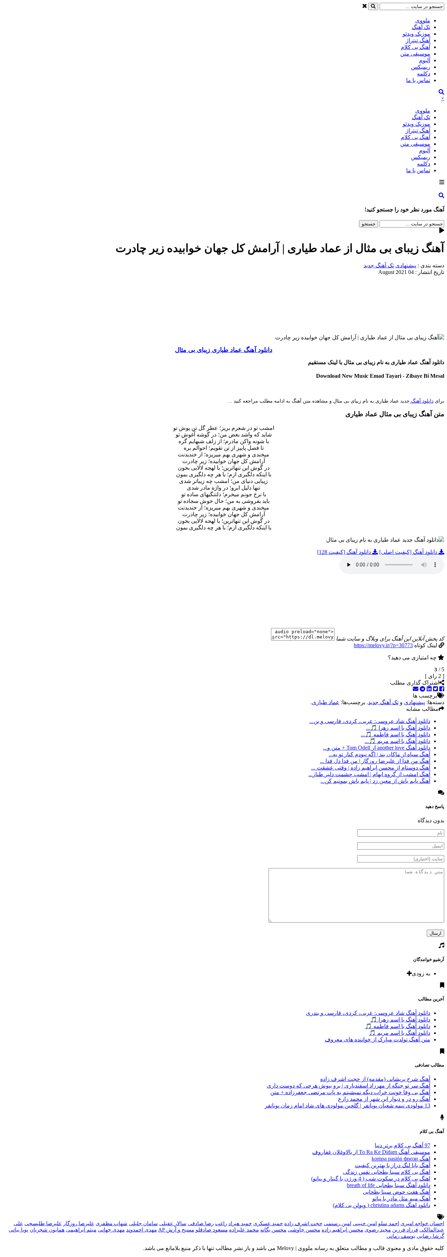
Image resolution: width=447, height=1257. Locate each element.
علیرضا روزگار (78, 1223)
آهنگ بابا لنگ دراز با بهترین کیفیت (392, 1165)
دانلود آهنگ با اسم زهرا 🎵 (400, 1020)
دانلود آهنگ (421, 401)
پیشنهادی (405, 265)
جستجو (368, 223)
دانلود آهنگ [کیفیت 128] (344, 552)
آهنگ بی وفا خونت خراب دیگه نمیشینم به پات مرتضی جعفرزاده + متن (350, 1092)
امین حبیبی (365, 1223)
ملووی (422, 20)
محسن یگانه (273, 1230)
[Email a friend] (415, 689)
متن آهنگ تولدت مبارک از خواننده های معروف (377, 1039)
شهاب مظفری (111, 1223)
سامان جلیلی (143, 1223)
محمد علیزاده (244, 1230)
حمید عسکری (268, 1223)
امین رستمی (337, 1223)
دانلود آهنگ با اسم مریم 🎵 (399, 1033)
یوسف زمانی (401, 1236)
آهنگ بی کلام (415, 47)
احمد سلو (388, 1223)
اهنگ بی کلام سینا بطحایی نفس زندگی (386, 1172)
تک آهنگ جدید (379, 265)
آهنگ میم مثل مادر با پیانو (401, 1198)
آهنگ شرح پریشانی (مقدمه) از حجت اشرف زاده (375, 1079)
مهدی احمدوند (141, 1230)
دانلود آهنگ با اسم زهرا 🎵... (398, 728)
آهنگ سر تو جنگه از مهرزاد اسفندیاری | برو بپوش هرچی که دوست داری (348, 1086)
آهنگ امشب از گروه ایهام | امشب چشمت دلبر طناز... (369, 774)
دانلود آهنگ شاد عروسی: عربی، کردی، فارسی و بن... (369, 721)
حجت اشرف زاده (303, 1223)
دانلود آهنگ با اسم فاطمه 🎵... (395, 734)
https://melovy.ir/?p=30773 (383, 645)
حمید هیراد (240, 1223)
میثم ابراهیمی (81, 1230)
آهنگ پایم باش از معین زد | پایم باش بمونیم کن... (375, 781)
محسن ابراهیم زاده (342, 1230)
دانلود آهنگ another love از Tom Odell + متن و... (376, 748)
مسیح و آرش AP (176, 1230)
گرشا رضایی (430, 1236)
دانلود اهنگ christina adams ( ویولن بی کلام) (381, 1205)
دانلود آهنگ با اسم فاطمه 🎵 (397, 1026)
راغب (221, 1223)
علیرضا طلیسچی (43, 1223)
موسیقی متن (415, 54)
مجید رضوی (378, 1230)
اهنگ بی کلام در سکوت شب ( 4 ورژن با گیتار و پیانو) (370, 1179)
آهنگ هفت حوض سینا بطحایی (396, 1192)
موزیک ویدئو (416, 34)
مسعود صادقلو (212, 1230)
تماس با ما (418, 80)
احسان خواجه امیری (422, 1223)
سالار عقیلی (172, 1223)
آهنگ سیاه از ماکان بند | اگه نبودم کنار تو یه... (379, 754)
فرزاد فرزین (405, 1230)
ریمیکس (420, 67)
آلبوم (424, 60)
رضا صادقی (201, 1223)
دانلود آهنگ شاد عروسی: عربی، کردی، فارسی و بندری (368, 1013)
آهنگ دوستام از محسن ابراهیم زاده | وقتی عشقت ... (370, 768)
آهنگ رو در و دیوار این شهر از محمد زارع (384, 1099)
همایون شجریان (47, 1230)
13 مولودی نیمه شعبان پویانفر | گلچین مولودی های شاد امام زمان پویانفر (347, 1105)
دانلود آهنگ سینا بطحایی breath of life (388, 1185)
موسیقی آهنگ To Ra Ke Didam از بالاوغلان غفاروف (371, 1152)
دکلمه (423, 74)
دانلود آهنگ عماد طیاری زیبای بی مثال (223, 349)
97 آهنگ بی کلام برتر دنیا (402, 1145)
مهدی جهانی (111, 1230)
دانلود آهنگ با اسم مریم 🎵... (397, 741)
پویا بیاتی (18, 1230)
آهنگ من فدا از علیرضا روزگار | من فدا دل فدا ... (375, 761)
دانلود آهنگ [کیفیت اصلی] (409, 552)
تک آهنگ (421, 27)
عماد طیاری (325, 702)
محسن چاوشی (304, 1230)
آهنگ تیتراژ (418, 40)
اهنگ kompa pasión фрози (401, 1159)
